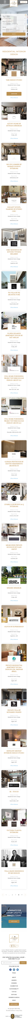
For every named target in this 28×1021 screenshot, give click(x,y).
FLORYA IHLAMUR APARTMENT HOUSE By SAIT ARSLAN (14, 335)
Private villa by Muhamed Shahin (14, 711)
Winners (14, 983)
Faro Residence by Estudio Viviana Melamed (14, 252)
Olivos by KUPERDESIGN (14, 627)
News (14, 1000)
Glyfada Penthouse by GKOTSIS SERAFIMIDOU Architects (14, 464)
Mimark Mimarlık (14, 588)
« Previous (3, 895)
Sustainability (14, 988)
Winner (4, 27)
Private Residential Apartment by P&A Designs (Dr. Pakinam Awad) (14, 668)
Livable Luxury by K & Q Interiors (14, 505)
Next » (25, 895)
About (14, 977)
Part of (8, 1016)
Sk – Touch (14, 792)
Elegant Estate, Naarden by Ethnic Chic (14, 209)
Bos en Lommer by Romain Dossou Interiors (14, 166)
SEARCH (14, 34)
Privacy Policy (19, 1010)
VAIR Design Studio (14, 80)
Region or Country (7, 21)
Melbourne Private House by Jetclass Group (14, 547)
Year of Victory (6, 16)
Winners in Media (14, 997)
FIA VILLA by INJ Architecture (14, 294)
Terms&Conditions (10, 1010)
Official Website (14, 97)
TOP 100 (14, 991)
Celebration (14, 986)
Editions (14, 994)
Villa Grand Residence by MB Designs (14, 872)
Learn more (14, 93)
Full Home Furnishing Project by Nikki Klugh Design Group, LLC (14, 421)
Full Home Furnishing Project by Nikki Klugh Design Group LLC (14, 378)
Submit (23, 962)
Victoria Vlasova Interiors (14, 831)
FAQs (14, 973)
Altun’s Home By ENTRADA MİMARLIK (14, 125)
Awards (14, 980)
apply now (14, 1004)
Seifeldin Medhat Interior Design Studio (14, 752)
